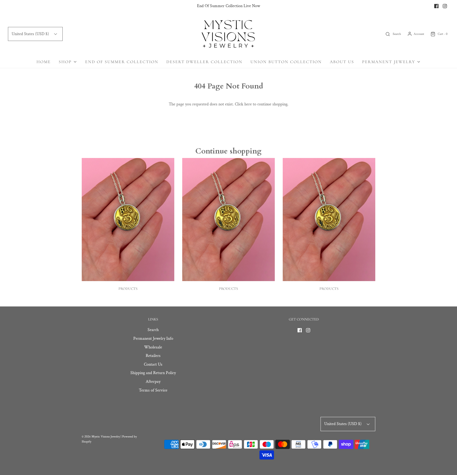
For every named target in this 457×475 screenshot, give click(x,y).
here (248, 104)
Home (43, 61)
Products (128, 288)
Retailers (153, 355)
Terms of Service (153, 390)
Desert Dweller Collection (204, 61)
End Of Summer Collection (121, 61)
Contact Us (153, 364)
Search (153, 330)
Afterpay (153, 381)
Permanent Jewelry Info (153, 338)
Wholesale (153, 347)
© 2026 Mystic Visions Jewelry (101, 437)
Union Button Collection (286, 61)
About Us (342, 61)
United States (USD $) (31, 34)
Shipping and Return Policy (153, 373)
